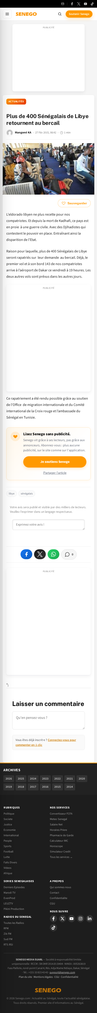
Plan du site (25, 977)
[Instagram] (80, 918)
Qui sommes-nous (60, 887)
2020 (82, 779)
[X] (62, 918)
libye (11, 494)
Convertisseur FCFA (61, 814)
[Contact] (63, 4)
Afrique (8, 873)
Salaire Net (56, 824)
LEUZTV (8, 903)
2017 (33, 787)
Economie (10, 830)
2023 (45, 779)
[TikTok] (92, 3)
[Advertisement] (48, 59)
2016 (45, 787)
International (11, 835)
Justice (8, 824)
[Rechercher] (59, 14)
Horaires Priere (58, 830)
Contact (54, 893)
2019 (9, 787)
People (8, 841)
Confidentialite (58, 898)
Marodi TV (9, 893)
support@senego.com (62, 972)
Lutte (7, 857)
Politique (9, 814)
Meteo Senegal (58, 819)
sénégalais (27, 494)
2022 (57, 779)
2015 (57, 787)
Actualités (16, 101)
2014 (70, 787)
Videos (7, 868)
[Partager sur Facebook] (26, 554)
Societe (8, 819)
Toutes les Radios (14, 923)
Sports (7, 846)
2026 (9, 779)
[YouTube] (85, 3)
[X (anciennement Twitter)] (78, 3)
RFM (6, 928)
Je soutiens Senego (54, 461)
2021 (70, 779)
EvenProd (9, 898)
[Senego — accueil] (26, 14)
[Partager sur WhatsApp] (53, 554)
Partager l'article (55, 473)
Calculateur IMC (59, 841)
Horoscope (56, 846)
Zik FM (7, 934)
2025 (21, 779)
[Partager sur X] (40, 554)
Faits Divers (10, 862)
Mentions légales (43, 977)
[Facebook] (71, 3)
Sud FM (8, 939)
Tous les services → (61, 857)
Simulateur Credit (60, 852)
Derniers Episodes (14, 887)
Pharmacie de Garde (62, 835)
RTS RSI (8, 945)
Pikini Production (14, 909)
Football (8, 852)
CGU (52, 903)
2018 (21, 787)
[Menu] (7, 14)
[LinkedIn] (89, 918)
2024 (33, 779)
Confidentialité (69, 977)
